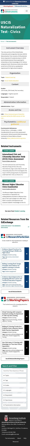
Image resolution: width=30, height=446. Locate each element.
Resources (16, 442)
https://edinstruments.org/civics (16, 138)
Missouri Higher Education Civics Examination (13, 185)
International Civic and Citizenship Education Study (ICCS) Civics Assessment (13, 156)
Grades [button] (7, 385)
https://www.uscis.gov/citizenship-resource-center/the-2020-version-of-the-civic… (13, 116)
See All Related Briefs (15, 292)
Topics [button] (7, 375)
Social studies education (12, 81)
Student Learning (10, 77)
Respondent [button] (8, 395)
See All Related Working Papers (15, 359)
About (19, 438)
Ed (8, 6)
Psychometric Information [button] (12, 405)
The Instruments (11, 41)
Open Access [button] (8, 400)
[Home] (10, 10)
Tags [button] (6, 380)
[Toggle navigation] (26, 11)
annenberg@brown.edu (12, 434)
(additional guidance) (18, 123)
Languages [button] (8, 390)
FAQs (25, 438)
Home (2, 41)
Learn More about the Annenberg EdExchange (11, 226)
